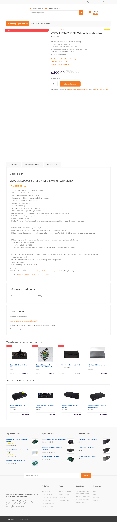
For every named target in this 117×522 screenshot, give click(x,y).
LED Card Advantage (65, 491)
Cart (94, 494)
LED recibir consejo (48, 506)
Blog (88, 2)
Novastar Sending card (51, 271)
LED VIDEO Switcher (99, 89)
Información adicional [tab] (32, 164)
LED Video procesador (70, 89)
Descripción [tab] (13, 164)
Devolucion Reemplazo (83, 496)
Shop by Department (18, 24)
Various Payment (64, 494)
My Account (96, 500)
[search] (81, 12)
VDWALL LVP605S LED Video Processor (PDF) (33, 275)
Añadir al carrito (70, 84)
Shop (94, 491)
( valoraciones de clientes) (59, 30)
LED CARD (11, 519)
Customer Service (64, 500)
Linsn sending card (37, 271)
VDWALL (62, 91)
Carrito (94, 2)
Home (32, 24)
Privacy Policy (63, 497)
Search (85, 475)
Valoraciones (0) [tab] (52, 164)
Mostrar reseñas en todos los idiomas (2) (24, 321)
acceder (17, 329)
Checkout (96, 497)
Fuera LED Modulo (47, 494)
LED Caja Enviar (47, 500)
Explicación (101, 2)
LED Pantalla (46, 491)
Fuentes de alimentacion (49, 497)
